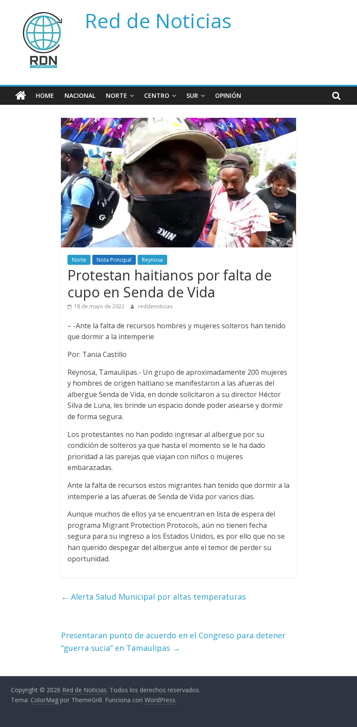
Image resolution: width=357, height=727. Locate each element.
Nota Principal (114, 259)
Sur (192, 95)
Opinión (228, 95)
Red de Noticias (158, 20)
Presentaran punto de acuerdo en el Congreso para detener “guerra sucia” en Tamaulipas (173, 641)
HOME (45, 95)
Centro (156, 95)
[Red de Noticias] (20, 96)
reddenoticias (155, 306)
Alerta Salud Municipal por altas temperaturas (153, 596)
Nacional (79, 95)
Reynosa (152, 259)
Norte (116, 95)
